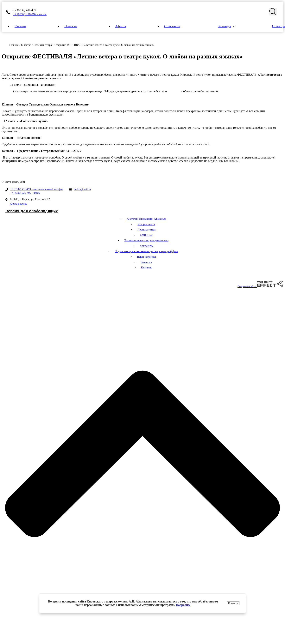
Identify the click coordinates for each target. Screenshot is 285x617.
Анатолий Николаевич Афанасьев (146, 218)
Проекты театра (43, 45)
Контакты (146, 267)
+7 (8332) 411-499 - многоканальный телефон (36, 189)
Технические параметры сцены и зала (146, 240)
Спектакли (172, 26)
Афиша (120, 26)
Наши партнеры (146, 256)
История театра (146, 224)
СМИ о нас (146, 235)
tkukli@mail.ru (82, 189)
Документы (146, 245)
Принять (233, 603)
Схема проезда (18, 203)
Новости (70, 26)
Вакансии (146, 262)
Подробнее (183, 605)
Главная (20, 26)
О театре (26, 45)
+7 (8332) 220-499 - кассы (30, 14)
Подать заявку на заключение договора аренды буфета (146, 251)
